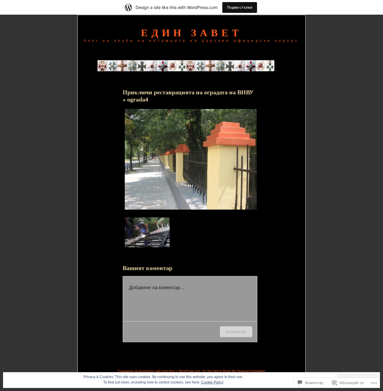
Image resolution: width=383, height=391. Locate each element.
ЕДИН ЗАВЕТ (191, 32)
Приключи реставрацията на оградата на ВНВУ (188, 92)
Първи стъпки (239, 7)
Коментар (236, 331)
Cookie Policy (212, 382)
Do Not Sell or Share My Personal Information (234, 370)
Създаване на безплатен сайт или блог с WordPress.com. (159, 370)
